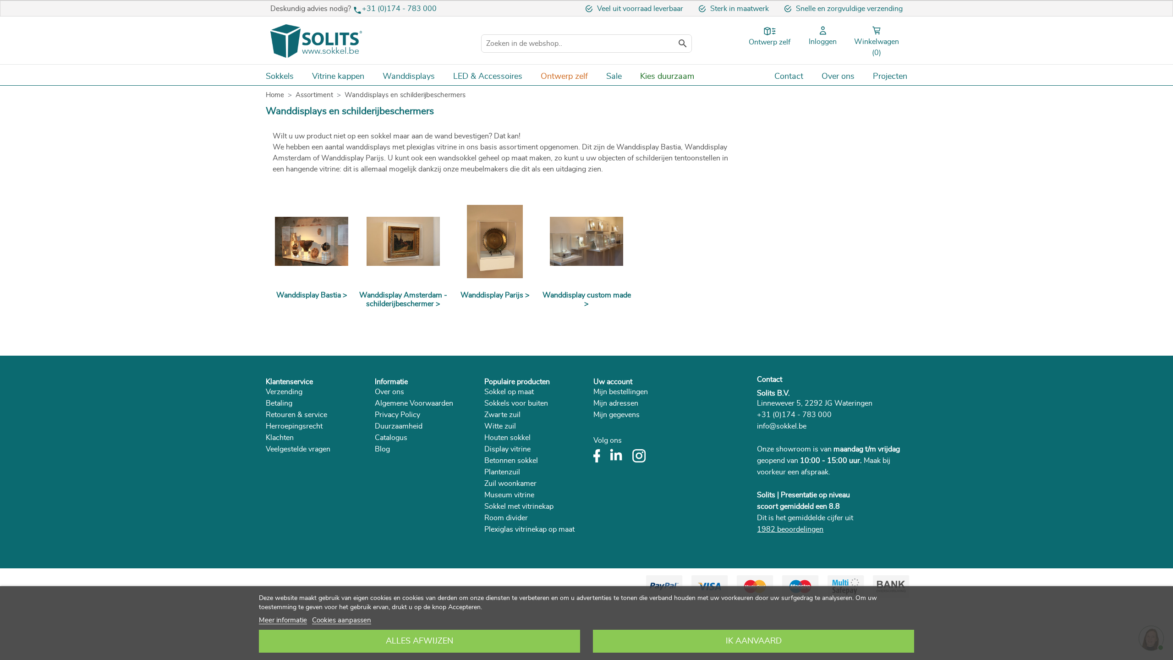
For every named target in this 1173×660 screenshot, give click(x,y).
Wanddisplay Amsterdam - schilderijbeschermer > (403, 300)
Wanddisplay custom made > (587, 300)
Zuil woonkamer (510, 483)
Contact (769, 379)
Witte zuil (500, 426)
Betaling (279, 403)
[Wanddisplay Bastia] (311, 241)
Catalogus (391, 437)
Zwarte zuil (502, 414)
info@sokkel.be (781, 426)
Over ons (389, 392)
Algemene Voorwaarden (414, 403)
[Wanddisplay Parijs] (495, 241)
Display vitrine (507, 449)
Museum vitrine (509, 495)
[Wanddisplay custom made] (586, 241)
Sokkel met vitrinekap (519, 506)
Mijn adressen (615, 403)
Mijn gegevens (616, 414)
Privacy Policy (397, 414)
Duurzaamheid (398, 426)
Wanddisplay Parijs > (495, 295)
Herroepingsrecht (294, 426)
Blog (382, 449)
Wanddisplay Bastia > (311, 295)
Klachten (280, 437)
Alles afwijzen (419, 641)
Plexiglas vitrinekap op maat (529, 529)
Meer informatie (283, 620)
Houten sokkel (507, 437)
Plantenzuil (502, 472)
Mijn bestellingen (620, 392)
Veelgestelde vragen (298, 449)
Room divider (506, 518)
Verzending (284, 392)
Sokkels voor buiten (516, 403)
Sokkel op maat (509, 392)
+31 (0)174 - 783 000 (399, 8)
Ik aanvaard (754, 641)
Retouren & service (296, 414)
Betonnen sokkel (511, 460)
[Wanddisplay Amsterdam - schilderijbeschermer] (403, 241)
